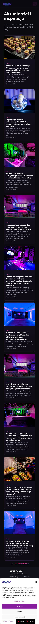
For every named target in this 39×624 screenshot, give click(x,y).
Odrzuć (19, 611)
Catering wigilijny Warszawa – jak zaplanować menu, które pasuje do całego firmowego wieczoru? (19, 490)
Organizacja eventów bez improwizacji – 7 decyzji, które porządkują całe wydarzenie (19, 386)
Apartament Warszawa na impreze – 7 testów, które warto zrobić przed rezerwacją (19, 543)
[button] (36, 582)
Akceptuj (19, 606)
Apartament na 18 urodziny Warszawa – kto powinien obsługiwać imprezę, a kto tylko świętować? (18, 69)
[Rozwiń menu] (35, 4)
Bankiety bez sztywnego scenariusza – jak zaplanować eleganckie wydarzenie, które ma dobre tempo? (19, 436)
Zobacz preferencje (19, 617)
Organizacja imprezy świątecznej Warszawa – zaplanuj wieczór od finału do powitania (18, 122)
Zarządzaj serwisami (19, 601)
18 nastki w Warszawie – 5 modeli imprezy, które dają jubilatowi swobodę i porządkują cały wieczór (17, 336)
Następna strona (23, 564)
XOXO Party (16, 571)
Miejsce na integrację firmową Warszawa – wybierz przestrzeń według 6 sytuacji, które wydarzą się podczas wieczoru (19, 281)
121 (16, 564)
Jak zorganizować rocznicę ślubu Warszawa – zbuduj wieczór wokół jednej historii (18, 227)
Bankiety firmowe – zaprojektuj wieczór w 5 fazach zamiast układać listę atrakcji (19, 175)
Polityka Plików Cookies (9, 621)
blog (7, 63)
